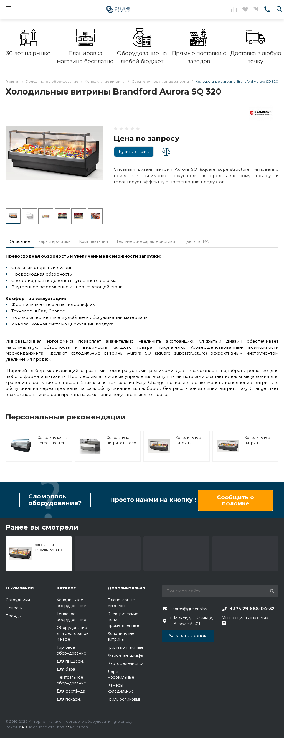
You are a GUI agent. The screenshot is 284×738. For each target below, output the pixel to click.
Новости (14, 607)
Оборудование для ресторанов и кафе (72, 633)
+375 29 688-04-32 (252, 608)
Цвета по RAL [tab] (197, 241)
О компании (20, 588)
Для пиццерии (71, 661)
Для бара (66, 669)
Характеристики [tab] (54, 241)
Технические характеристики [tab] (145, 241)
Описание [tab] (20, 241)
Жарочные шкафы (126, 655)
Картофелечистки (125, 663)
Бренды (14, 616)
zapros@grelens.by (188, 608)
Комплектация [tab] (93, 241)
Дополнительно (126, 588)
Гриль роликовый (124, 699)
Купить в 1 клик (134, 151)
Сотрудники (18, 599)
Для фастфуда (71, 691)
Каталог (66, 588)
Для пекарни (69, 699)
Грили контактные (125, 647)
